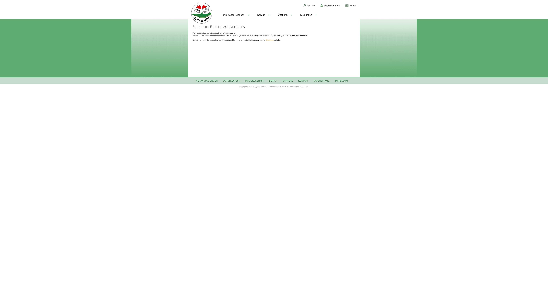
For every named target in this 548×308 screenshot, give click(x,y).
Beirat (273, 81)
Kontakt (303, 81)
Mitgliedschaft (254, 81)
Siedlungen (306, 15)
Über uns (282, 15)
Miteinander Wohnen (233, 15)
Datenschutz (321, 81)
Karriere (287, 81)
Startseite (270, 40)
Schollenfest (231, 81)
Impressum (341, 81)
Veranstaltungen (207, 81)
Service (261, 15)
